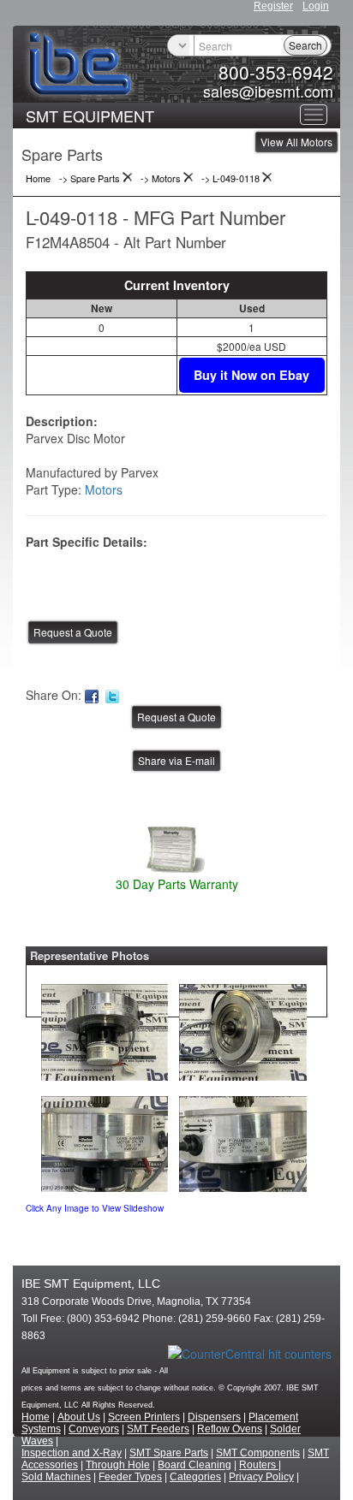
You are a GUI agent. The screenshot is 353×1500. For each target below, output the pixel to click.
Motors (104, 489)
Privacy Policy (261, 1477)
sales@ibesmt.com (268, 90)
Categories (195, 1477)
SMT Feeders (158, 1429)
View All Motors (296, 141)
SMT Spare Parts (168, 1453)
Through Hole (118, 1465)
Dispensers (214, 1417)
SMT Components (258, 1453)
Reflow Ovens (229, 1429)
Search (305, 45)
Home (35, 1417)
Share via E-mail (176, 760)
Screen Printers (144, 1417)
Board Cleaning (194, 1465)
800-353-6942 (275, 71)
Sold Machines (56, 1477)
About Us (78, 1417)
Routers (258, 1465)
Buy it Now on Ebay (251, 374)
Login (315, 6)
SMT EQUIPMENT (90, 115)
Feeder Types (130, 1477)
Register (273, 6)
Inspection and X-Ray (71, 1453)
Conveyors (94, 1429)
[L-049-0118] (104, 1027)
